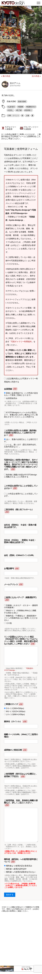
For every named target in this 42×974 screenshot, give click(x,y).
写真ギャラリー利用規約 (21, 342)
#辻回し (10, 110)
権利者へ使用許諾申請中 (16, 869)
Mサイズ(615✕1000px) (15, 711)
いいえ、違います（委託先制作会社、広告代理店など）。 (21, 446)
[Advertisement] (21, 939)
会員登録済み (11, 398)
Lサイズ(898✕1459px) (15, 714)
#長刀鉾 (19, 110)
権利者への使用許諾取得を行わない (21, 872)
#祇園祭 (20, 107)
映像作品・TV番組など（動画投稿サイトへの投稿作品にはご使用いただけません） (21, 618)
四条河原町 (22, 101)
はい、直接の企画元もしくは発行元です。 (21, 440)
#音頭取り (28, 110)
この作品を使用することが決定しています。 (21, 495)
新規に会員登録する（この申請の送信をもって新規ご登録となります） (21, 394)
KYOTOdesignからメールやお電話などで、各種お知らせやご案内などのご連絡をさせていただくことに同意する (21, 415)
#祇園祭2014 (31, 107)
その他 (9, 623)
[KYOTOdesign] (13, 4)
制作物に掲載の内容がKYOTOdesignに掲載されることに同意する (20, 476)
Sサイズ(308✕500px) (15, 708)
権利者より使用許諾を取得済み (19, 866)
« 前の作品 (5, 76)
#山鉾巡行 (11, 107)
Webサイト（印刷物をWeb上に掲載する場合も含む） (20, 612)
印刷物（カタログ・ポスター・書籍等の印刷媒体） (21, 606)
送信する (9, 895)
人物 (27, 115)
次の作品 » (36, 76)
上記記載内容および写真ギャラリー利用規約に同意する (21, 380)
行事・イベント (13, 115)
